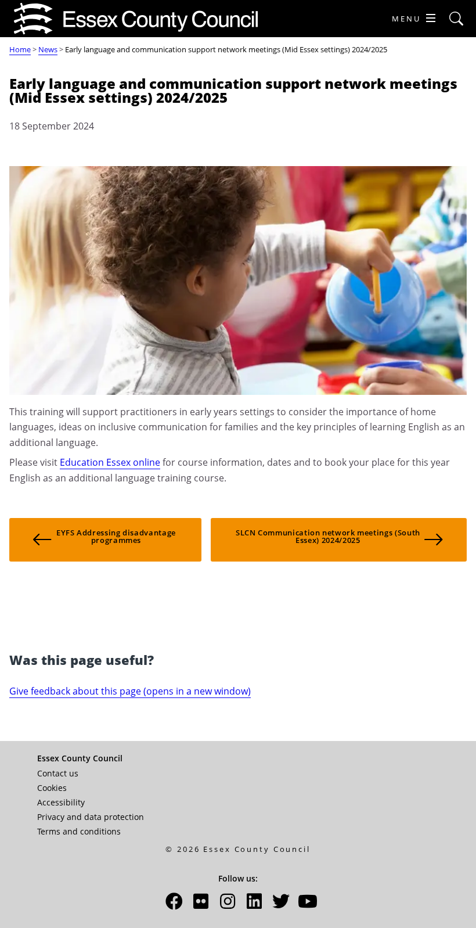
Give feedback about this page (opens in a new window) (130, 691)
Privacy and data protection (90, 816)
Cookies (52, 787)
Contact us (57, 773)
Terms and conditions (79, 831)
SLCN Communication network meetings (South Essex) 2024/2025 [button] (328, 536)
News (47, 49)
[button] (174, 904)
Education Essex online (110, 462)
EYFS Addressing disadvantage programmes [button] (116, 536)
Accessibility (61, 802)
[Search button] (456, 19)
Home (20, 49)
